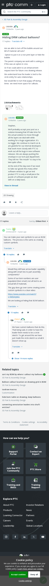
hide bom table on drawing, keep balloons (21, 397)
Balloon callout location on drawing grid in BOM (24, 382)
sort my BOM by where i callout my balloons (22, 374)
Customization (8, 392)
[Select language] (31, 5)
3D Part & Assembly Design (15, 19)
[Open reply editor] (24, 213)
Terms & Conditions (11, 422)
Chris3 (17, 319)
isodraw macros (9, 389)
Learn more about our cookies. (30, 569)
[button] (2, 5)
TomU (8, 229)
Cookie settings (28, 422)
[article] (24, 242)
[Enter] (4, 11)
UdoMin (9, 26)
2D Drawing (8, 195)
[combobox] (24, 11)
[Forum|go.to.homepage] (15, 5)
